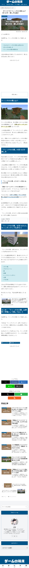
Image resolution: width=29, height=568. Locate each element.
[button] (19, 386)
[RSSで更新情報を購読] (14, 397)
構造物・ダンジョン (16, 342)
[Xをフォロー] (7, 394)
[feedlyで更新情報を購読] (21, 394)
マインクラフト (6, 342)
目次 (13, 94)
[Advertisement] (14, 75)
